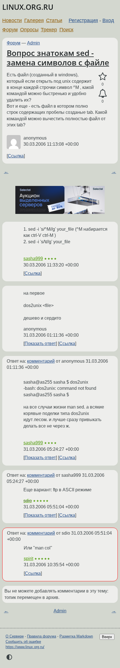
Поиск (66, 29)
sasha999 (33, 258)
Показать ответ (40, 343)
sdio (27, 500)
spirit (28, 558)
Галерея (34, 20)
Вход (108, 20)
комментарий (41, 361)
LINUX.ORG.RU (27, 7)
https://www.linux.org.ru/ (25, 647)
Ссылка (16, 156)
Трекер (49, 29)
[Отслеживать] (102, 94)
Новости (12, 20)
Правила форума (41, 636)
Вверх (107, 637)
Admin (33, 43)
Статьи (54, 20)
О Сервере (15, 636)
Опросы (29, 29)
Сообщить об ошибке (23, 641)
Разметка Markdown (76, 636)
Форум (10, 29)
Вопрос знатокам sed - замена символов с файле (58, 58)
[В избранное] (102, 77)
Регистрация (83, 20)
